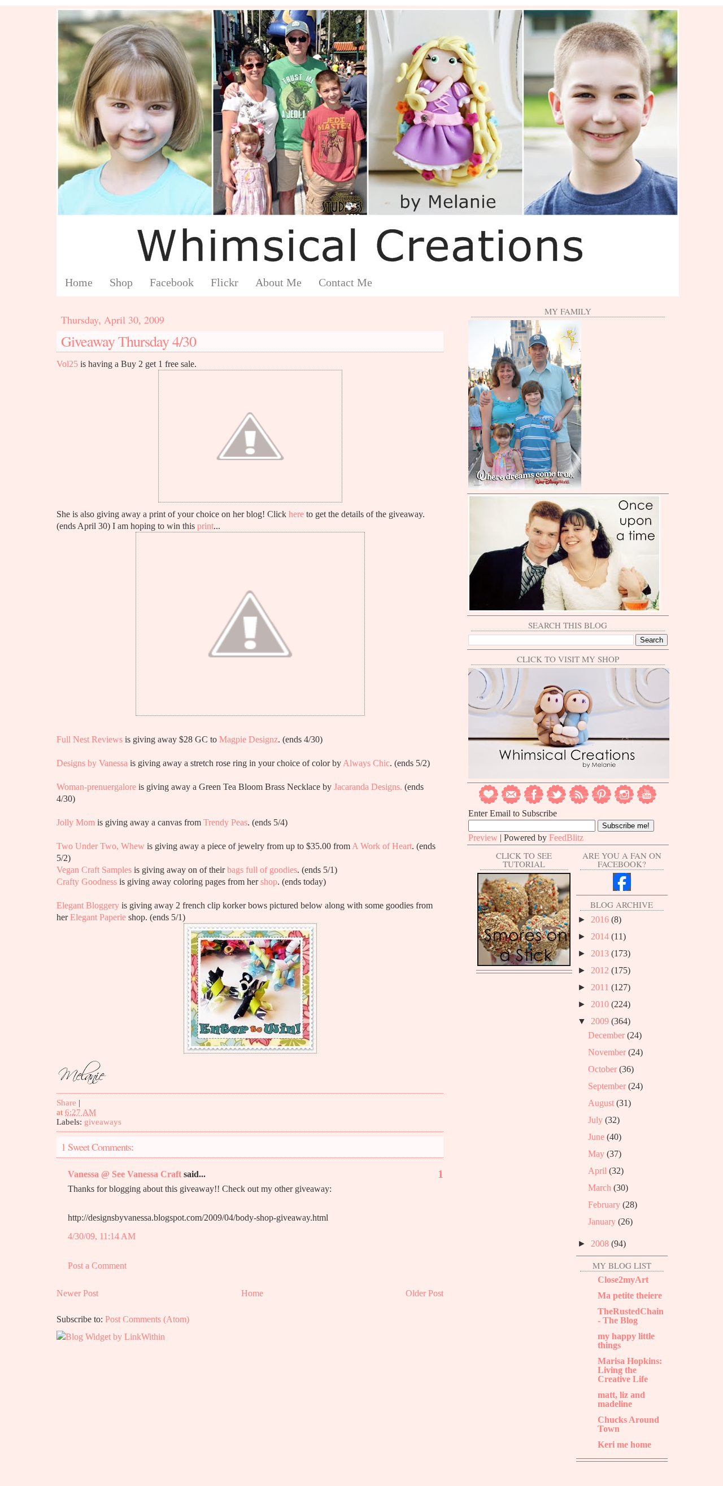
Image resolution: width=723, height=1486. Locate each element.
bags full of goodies (262, 870)
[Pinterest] (601, 801)
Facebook (172, 282)
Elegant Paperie (98, 917)
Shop (121, 282)
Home (79, 282)
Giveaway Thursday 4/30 (128, 341)
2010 (601, 1004)
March (600, 1187)
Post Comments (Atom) (147, 1319)
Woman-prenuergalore (96, 787)
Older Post (424, 1293)
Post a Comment (97, 1265)
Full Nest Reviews (89, 739)
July (596, 1120)
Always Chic (366, 763)
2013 (601, 953)
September (608, 1086)
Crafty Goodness (86, 881)
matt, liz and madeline (621, 1399)
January (603, 1221)
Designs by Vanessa (92, 763)
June (597, 1137)
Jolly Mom (75, 822)
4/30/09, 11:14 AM (102, 1236)
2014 (601, 936)
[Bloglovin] (488, 801)
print (205, 526)
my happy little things (626, 1340)
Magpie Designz (248, 739)
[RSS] (579, 801)
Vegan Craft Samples (94, 870)
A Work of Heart (382, 846)
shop (268, 881)
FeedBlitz (566, 837)
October (603, 1069)
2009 (601, 1021)
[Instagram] (624, 801)
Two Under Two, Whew (100, 846)
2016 (601, 919)
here (295, 514)
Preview (483, 837)
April (598, 1170)
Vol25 (67, 364)
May (597, 1154)
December (607, 1035)
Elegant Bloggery (87, 905)
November (608, 1052)
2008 (601, 1243)
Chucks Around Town (628, 1424)
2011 (601, 987)
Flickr (224, 282)
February (605, 1204)
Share (66, 1102)
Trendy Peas (225, 822)
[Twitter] (556, 801)
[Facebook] (534, 801)
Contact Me (345, 282)
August (602, 1103)
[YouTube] (647, 801)
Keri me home (624, 1444)
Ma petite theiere (630, 1295)
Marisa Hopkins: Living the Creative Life (630, 1370)
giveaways (102, 1121)
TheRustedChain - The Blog (631, 1315)
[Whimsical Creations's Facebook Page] (622, 888)
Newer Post (77, 1293)
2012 (601, 970)
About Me (278, 282)
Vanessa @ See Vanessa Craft (124, 1174)
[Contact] (511, 801)
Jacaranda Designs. (368, 787)
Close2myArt (623, 1279)
